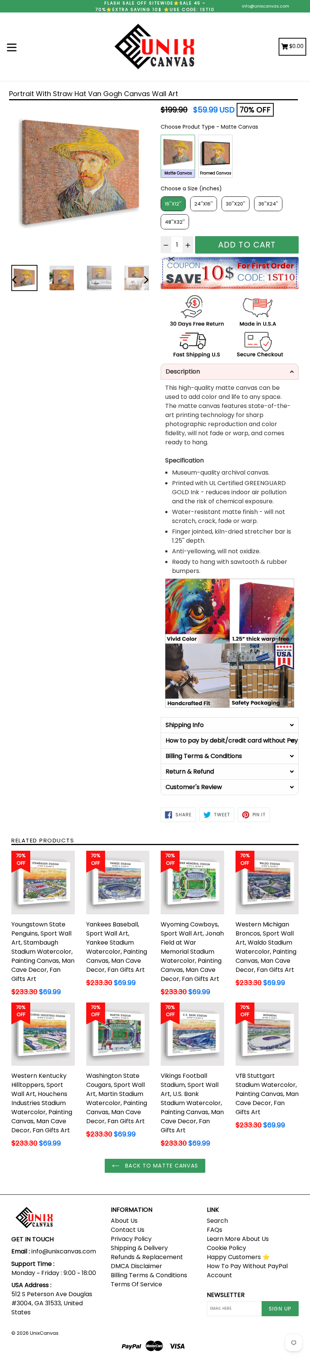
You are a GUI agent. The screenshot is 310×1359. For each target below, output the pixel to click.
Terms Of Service (136, 1284)
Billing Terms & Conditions (149, 1275)
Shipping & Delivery (139, 1248)
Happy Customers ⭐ (238, 1257)
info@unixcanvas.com (265, 6)
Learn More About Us (238, 1238)
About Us (124, 1220)
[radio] (178, 156)
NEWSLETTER (226, 1294)
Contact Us (127, 1229)
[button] (230, 372)
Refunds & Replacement (147, 1257)
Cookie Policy (226, 1248)
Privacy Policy (131, 1238)
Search (217, 1220)
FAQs (214, 1229)
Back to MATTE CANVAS (160, 1165)
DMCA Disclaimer (136, 1266)
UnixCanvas (44, 1333)
